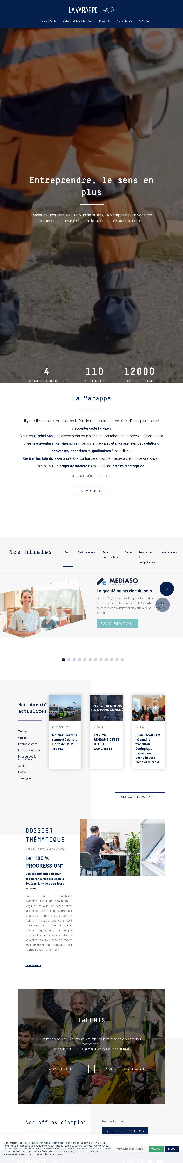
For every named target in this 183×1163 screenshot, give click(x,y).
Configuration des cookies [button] (131, 1148)
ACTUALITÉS (124, 20)
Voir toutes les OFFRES (124, 1131)
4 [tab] (79, 660)
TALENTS (104, 20)
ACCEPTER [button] (156, 1148)
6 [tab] (90, 660)
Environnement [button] (27, 744)
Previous (162, 605)
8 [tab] (101, 660)
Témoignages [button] (26, 778)
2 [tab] (69, 660)
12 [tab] (122, 660)
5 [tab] (85, 660)
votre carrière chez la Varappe (123, 1069)
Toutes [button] (23, 731)
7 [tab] (95, 660)
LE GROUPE (49, 20)
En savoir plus (90, 491)
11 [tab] (117, 660)
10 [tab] (111, 660)
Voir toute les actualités (138, 797)
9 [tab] (106, 660)
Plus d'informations (116, 623)
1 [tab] (63, 660)
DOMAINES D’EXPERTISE (77, 20)
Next (167, 589)
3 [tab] (74, 660)
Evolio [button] (22, 772)
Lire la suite (33, 965)
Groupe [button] (23, 737)
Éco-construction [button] (29, 750)
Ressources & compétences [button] (27, 758)
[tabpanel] (91, 608)
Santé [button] (22, 765)
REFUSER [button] (171, 1148)
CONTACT (145, 20)
